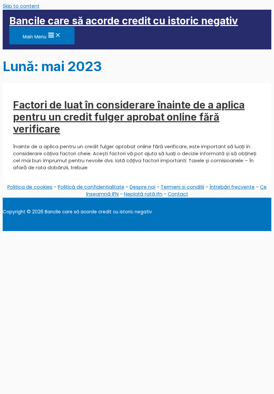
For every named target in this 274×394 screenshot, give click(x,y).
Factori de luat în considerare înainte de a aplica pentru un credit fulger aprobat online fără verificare (129, 117)
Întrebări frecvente (232, 187)
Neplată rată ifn (143, 194)
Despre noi (142, 187)
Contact (178, 194)
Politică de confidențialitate (91, 187)
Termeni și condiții (182, 187)
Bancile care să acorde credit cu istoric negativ (123, 21)
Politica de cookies (29, 187)
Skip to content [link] (21, 6)
